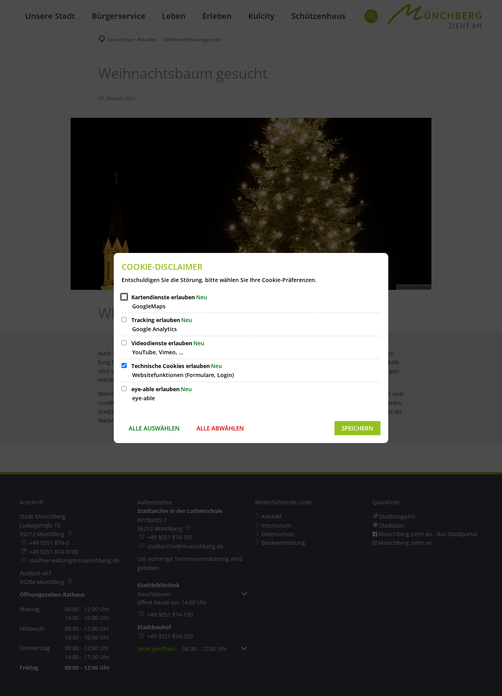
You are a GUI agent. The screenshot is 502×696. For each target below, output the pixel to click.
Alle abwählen (220, 428)
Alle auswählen (154, 428)
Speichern (357, 428)
